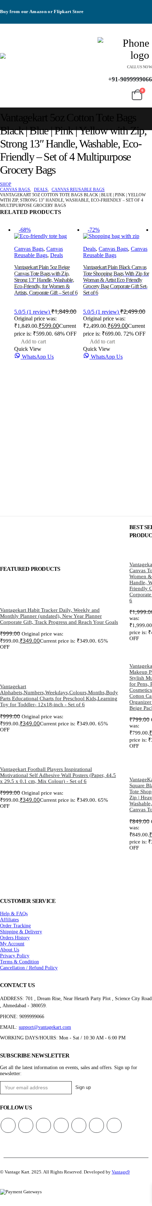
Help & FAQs (14, 913)
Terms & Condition (19, 961)
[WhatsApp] (145, 17)
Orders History (15, 937)
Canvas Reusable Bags (38, 252)
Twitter (25, 1125)
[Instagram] (106, 17)
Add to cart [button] (33, 341)
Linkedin (96, 1125)
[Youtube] (145, 6)
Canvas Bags (28, 249)
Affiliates (9, 919)
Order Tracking (15, 925)
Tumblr (114, 1125)
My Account (12, 943)
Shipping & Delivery (21, 931)
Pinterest (43, 1125)
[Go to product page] (59, 592)
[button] (4, 47)
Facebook (8, 1125)
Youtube (61, 1125)
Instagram (78, 1125)
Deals (56, 255)
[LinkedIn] (118, 17)
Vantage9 (121, 1172)
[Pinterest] (131, 6)
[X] (118, 6)
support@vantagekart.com (45, 1027)
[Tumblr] (131, 17)
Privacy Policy (14, 955)
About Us (9, 949)
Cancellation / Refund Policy (29, 967)
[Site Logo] (46, 70)
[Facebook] (106, 6)
